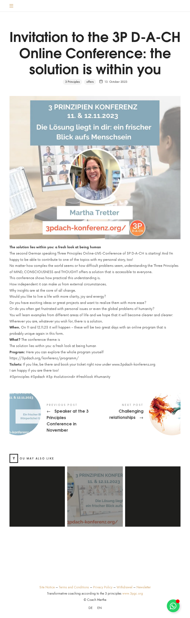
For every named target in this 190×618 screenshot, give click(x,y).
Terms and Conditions (74, 587)
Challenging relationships (137, 412)
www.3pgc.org (132, 593)
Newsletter (143, 587)
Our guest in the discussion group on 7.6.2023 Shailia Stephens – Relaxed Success (152, 491)
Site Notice (47, 587)
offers (90, 82)
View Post (37, 519)
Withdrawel (124, 587)
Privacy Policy (102, 587)
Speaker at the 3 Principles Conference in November (52, 418)
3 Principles (72, 82)
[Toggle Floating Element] (173, 605)
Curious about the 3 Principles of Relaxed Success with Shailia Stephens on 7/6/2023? (37, 491)
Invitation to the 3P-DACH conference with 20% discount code (94, 491)
